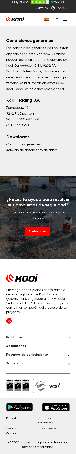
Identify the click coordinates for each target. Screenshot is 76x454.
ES (52, 19)
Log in (59, 8)
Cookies (11, 428)
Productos (14, 337)
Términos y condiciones (45, 420)
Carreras (42, 8)
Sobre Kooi (14, 363)
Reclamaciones (47, 428)
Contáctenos (37, 231)
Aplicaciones (16, 346)
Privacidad (12, 418)
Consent (11, 433)
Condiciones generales (23, 144)
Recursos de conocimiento (27, 354)
